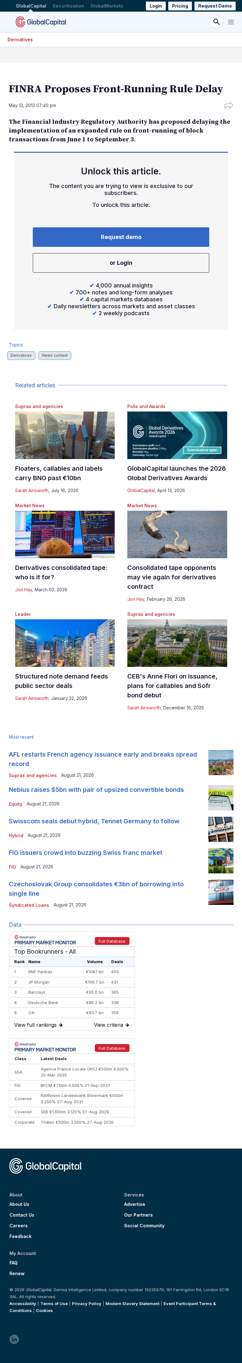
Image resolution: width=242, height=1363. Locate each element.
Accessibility (22, 1303)
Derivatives (20, 39)
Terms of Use (54, 1303)
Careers (18, 1226)
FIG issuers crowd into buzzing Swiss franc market (85, 852)
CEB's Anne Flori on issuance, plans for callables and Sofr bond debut (172, 686)
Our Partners (138, 1215)
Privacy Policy (86, 1303)
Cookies (44, 1310)
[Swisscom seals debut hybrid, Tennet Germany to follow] (220, 829)
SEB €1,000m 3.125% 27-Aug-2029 (75, 1111)
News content (55, 355)
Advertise (134, 1204)
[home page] (41, 22)
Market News (30, 505)
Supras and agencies (39, 406)
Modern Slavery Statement (132, 1303)
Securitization (68, 6)
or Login (121, 262)
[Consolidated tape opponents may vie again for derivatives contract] (177, 534)
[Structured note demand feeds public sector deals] (65, 643)
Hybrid (16, 835)
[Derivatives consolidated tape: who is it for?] (65, 534)
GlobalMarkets (106, 6)
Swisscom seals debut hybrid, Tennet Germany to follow (94, 821)
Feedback (20, 1236)
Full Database (112, 941)
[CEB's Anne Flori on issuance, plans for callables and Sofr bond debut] (177, 643)
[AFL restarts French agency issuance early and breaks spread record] (220, 762)
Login (156, 6)
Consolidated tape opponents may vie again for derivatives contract (171, 577)
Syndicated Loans (29, 905)
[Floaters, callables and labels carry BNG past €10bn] (65, 435)
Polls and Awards (146, 406)
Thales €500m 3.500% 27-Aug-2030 (77, 1122)
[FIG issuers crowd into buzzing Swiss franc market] (220, 860)
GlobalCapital (31, 6)
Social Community (144, 1226)
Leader (23, 614)
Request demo (121, 237)
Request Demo (215, 6)
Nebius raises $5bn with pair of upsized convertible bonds (96, 789)
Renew (17, 1273)
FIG (12, 867)
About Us (19, 1204)
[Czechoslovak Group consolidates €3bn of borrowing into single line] (220, 892)
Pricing (180, 6)
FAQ (13, 1263)
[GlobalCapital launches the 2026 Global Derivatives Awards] (177, 435)
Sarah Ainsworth (32, 490)
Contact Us (21, 1215)
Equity (15, 804)
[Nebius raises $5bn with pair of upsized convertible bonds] (220, 797)
